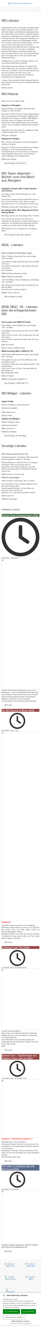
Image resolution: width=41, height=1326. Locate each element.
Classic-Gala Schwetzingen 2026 (20, 515)
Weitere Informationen (17, 1321)
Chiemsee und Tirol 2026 (15, 947)
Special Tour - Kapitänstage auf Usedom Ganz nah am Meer (19, 1056)
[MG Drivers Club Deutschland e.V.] (20, 3)
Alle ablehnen (28, 1311)
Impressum (26, 1321)
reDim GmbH (27, 1323)
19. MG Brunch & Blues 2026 (18, 710)
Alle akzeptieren (11, 1311)
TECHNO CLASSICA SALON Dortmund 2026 (18, 1167)
